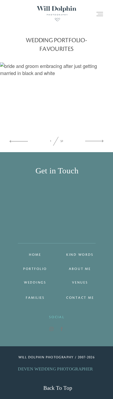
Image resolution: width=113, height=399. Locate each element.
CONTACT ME (80, 298)
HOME (35, 255)
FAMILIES (35, 298)
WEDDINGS (35, 282)
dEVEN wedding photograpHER (55, 368)
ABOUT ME (80, 269)
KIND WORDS (80, 255)
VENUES (80, 282)
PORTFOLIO (35, 269)
